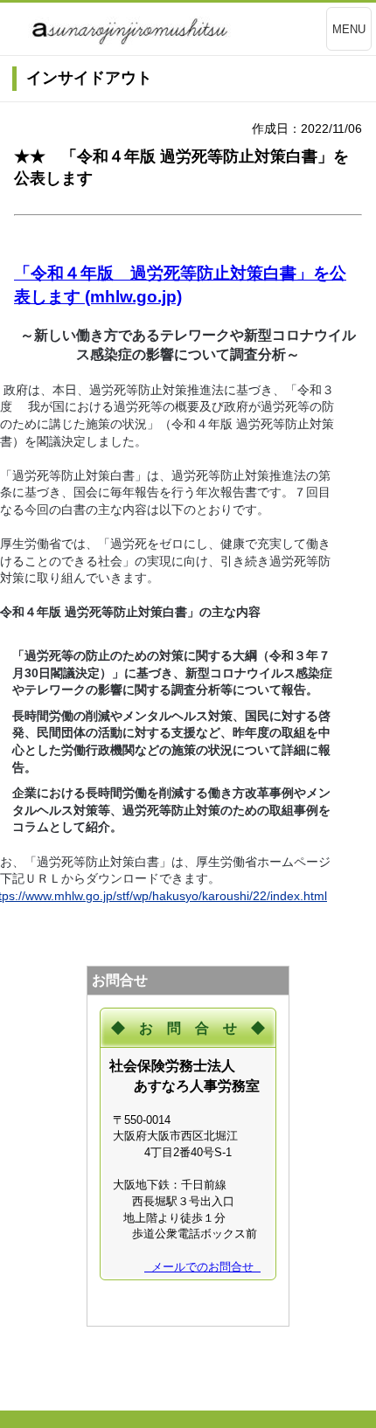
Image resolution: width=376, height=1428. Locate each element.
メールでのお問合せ (202, 1266)
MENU (349, 29)
